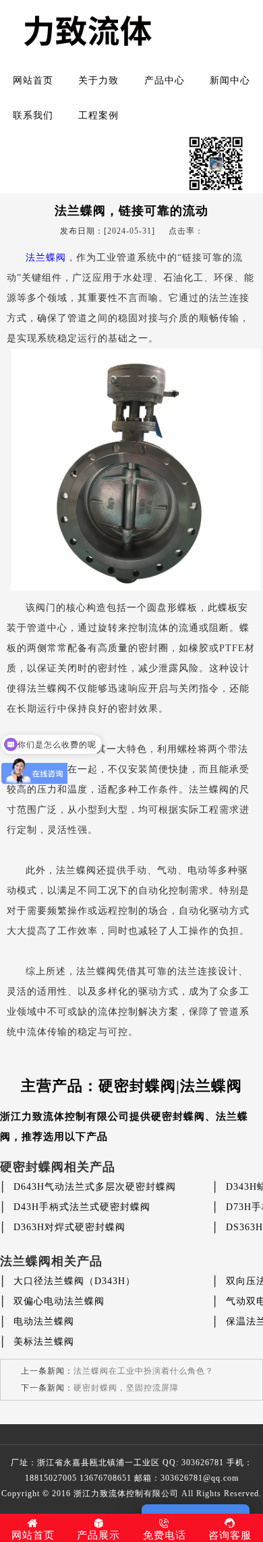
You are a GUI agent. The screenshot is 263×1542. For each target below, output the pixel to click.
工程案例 (98, 115)
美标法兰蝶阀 (43, 1342)
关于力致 (98, 80)
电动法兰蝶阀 (43, 1321)
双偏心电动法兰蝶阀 (59, 1301)
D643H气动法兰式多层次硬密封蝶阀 (94, 1187)
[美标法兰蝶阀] (143, 587)
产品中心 (164, 80)
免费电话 (164, 1535)
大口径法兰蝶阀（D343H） (74, 1281)
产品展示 (98, 1535)
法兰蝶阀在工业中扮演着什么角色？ (144, 1371)
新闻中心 (230, 80)
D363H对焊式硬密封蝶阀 (69, 1227)
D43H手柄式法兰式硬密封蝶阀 (81, 1207)
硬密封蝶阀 (178, 1116)
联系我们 (33, 115)
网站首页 (33, 80)
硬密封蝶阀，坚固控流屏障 (126, 1388)
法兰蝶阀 (46, 258)
